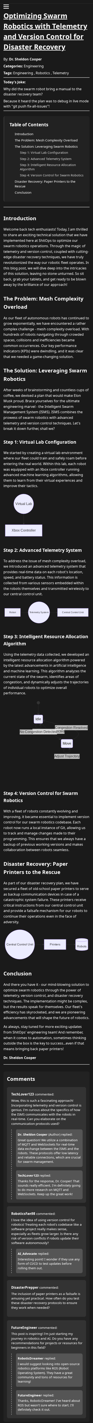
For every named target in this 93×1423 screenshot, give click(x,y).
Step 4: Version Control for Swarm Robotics (51, 175)
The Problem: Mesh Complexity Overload (46, 140)
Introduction (24, 134)
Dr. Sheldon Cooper (25, 59)
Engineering (34, 66)
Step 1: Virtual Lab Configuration (44, 152)
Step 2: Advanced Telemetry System (45, 159)
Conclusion (23, 192)
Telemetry (61, 73)
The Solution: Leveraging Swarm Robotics (46, 146)
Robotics (43, 73)
